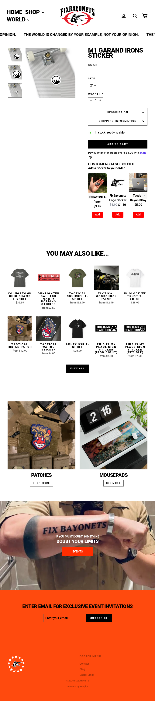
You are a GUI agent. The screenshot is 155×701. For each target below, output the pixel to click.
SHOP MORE (41, 483)
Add (97, 214)
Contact (84, 663)
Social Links (87, 674)
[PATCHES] (41, 435)
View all (77, 368)
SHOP (33, 12)
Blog (82, 669)
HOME (14, 12)
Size (91, 78)
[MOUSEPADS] (113, 435)
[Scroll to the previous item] (91, 196)
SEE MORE (113, 483)
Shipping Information (118, 120)
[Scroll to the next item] (144, 196)
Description (117, 112)
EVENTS (77, 551)
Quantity (96, 93)
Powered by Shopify (77, 686)
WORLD (17, 19)
